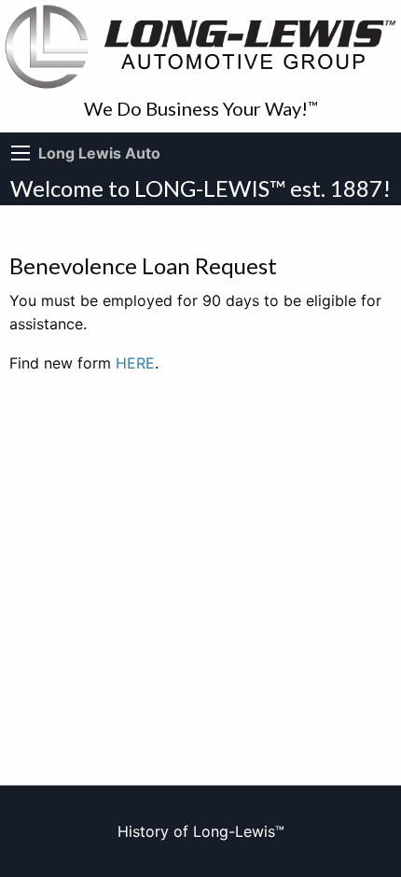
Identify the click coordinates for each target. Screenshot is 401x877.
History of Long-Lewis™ (201, 831)
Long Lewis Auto (99, 153)
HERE (135, 363)
